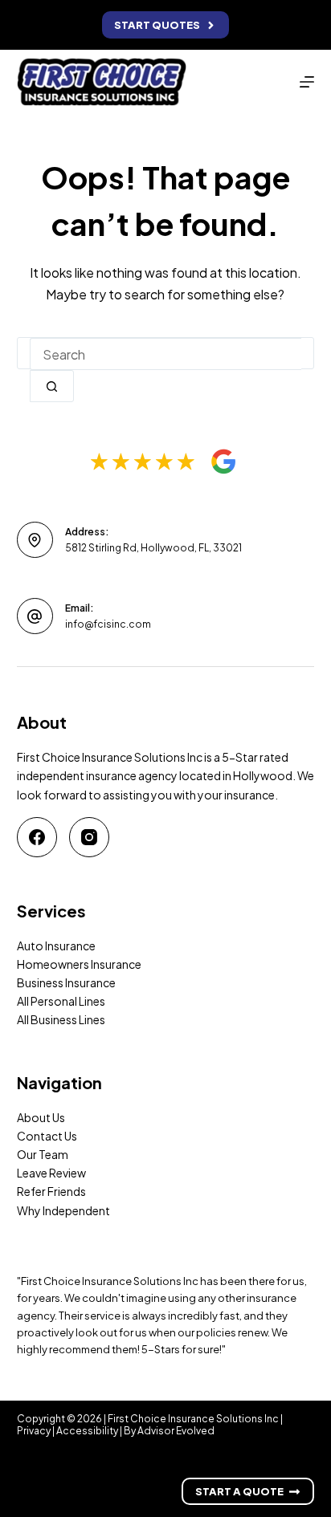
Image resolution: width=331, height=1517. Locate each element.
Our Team (42, 1154)
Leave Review (51, 1172)
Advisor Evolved (176, 1431)
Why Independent (63, 1210)
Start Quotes (157, 24)
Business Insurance (66, 982)
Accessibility (87, 1431)
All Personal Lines (61, 1001)
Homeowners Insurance (79, 964)
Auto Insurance (56, 945)
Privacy (34, 1431)
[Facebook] (37, 837)
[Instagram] (89, 837)
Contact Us (47, 1136)
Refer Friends (51, 1191)
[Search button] (52, 386)
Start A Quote (239, 1491)
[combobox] (166, 354)
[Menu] (307, 82)
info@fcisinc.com (108, 624)
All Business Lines (61, 1019)
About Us (41, 1117)
